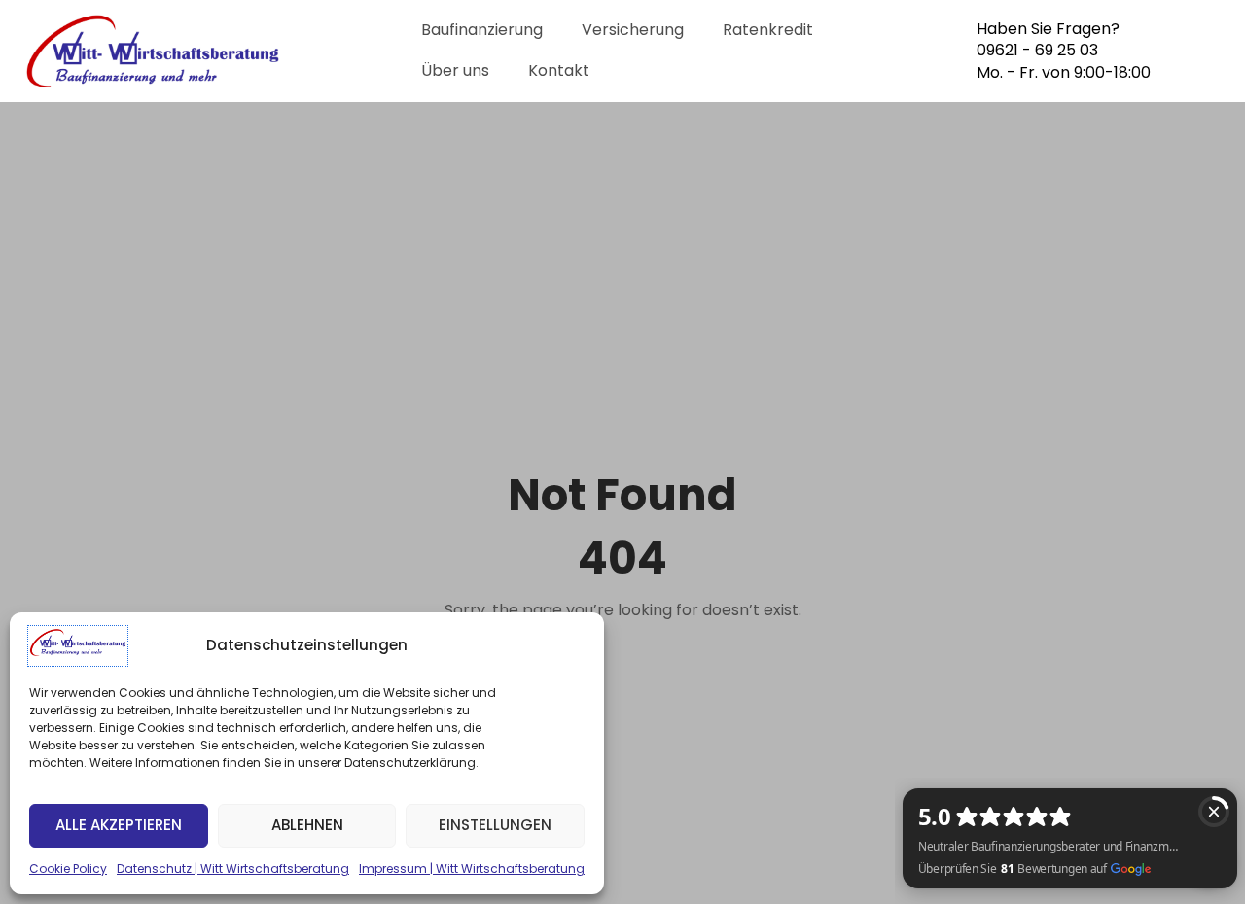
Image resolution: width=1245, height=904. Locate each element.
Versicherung (633, 29)
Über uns (455, 70)
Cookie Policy (68, 868)
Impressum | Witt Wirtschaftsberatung (472, 868)
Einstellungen (495, 825)
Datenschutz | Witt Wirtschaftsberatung (233, 868)
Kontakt (558, 70)
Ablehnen (307, 825)
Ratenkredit (768, 29)
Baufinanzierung (482, 29)
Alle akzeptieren (118, 825)
